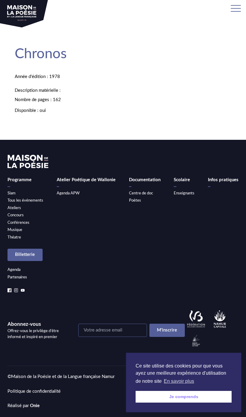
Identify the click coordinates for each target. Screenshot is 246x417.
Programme (20, 180)
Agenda (14, 270)
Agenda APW (68, 193)
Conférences (18, 222)
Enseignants (184, 193)
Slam (12, 193)
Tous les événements (25, 200)
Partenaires (17, 277)
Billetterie (25, 254)
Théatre (14, 237)
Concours (16, 215)
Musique (15, 230)
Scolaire (182, 180)
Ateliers (14, 208)
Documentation (144, 180)
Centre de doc (141, 193)
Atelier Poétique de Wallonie (86, 180)
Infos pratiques (223, 180)
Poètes (135, 200)
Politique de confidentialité (34, 391)
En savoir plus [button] (179, 381)
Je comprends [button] (183, 396)
